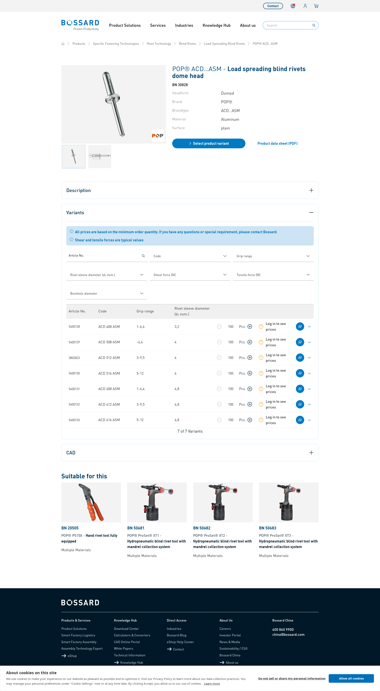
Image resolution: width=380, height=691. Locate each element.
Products (78, 43)
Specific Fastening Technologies (116, 43)
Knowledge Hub (217, 25)
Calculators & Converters (132, 635)
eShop (72, 656)
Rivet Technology (159, 43)
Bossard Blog (176, 635)
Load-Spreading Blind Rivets (224, 43)
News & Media (229, 642)
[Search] (313, 25)
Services (158, 25)
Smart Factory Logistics (78, 635)
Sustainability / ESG (233, 648)
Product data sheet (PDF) (277, 143)
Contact (273, 6)
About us (248, 25)
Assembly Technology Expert (82, 648)
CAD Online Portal (127, 642)
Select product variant (211, 143)
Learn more (212, 683)
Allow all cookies (351, 678)
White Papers (123, 648)
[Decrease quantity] (219, 326)
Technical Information (129, 655)
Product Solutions (125, 25)
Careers (225, 628)
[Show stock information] (261, 326)
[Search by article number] (143, 255)
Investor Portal (230, 635)
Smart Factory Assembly (78, 642)
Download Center (126, 628)
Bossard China (229, 655)
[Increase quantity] (249, 326)
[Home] (63, 43)
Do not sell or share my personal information (292, 678)
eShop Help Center (180, 642)
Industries (184, 25)
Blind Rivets (187, 43)
